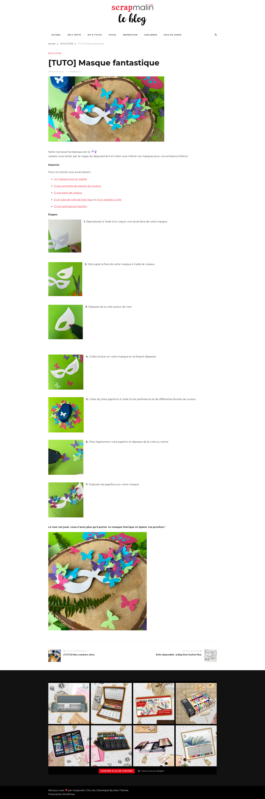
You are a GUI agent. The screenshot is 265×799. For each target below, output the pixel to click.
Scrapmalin (58, 72)
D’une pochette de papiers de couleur (78, 186)
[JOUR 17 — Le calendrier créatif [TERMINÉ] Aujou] (196, 745)
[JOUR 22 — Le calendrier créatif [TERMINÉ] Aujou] (153, 703)
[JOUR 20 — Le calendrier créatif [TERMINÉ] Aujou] (68, 745)
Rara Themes (120, 790)
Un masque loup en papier (70, 179)
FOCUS (112, 35)
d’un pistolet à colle (109, 199)
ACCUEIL (56, 35)
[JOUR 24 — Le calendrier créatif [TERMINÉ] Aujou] (68, 703)
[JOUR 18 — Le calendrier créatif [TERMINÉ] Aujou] (153, 745)
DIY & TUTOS (95, 35)
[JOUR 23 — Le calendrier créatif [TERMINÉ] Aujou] (111, 703)
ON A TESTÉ (74, 35)
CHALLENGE (150, 35)
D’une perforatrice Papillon (70, 206)
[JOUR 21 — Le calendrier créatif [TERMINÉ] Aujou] (196, 703)
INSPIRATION (130, 35)
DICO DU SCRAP (172, 35)
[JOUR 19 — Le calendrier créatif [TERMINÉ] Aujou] (111, 745)
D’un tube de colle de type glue (73, 199)
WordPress (68, 794)
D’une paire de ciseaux (68, 192)
